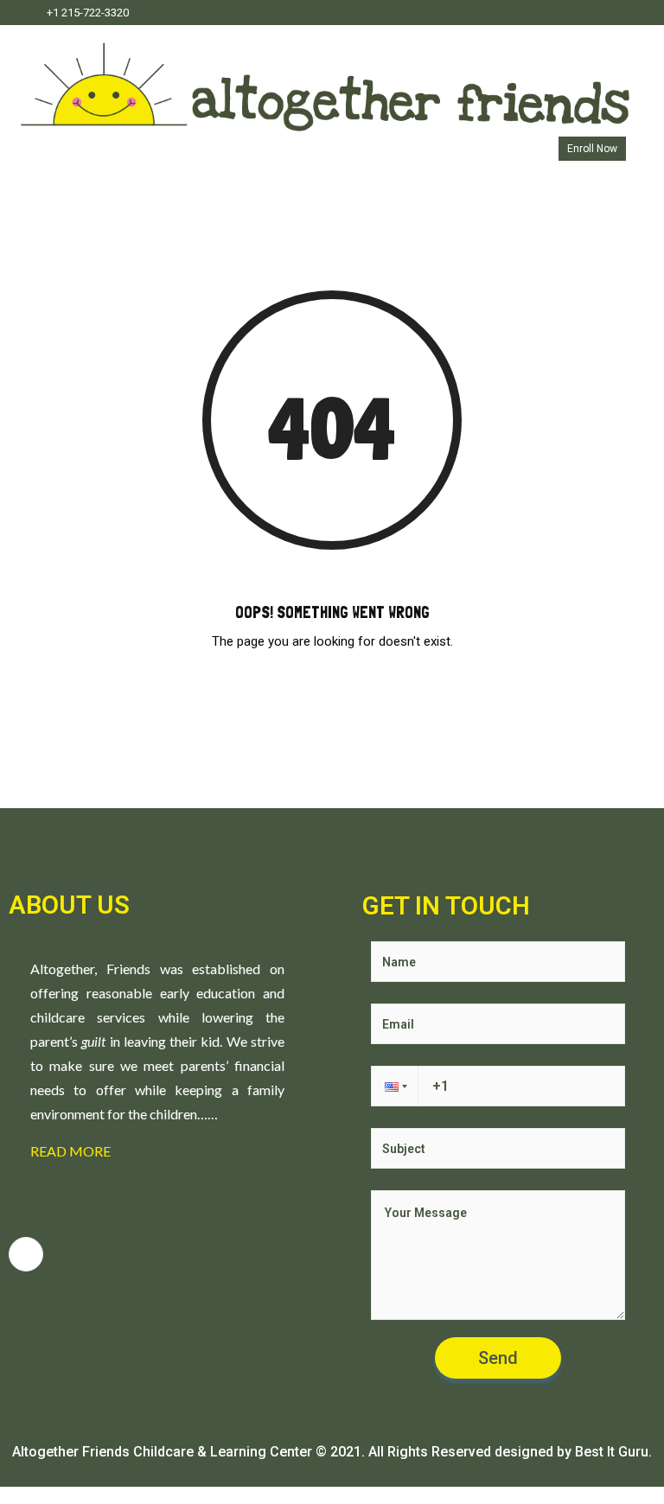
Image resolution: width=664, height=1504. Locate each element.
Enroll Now (592, 149)
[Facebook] (623, 12)
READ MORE (70, 1151)
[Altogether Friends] (325, 78)
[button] (394, 1086)
